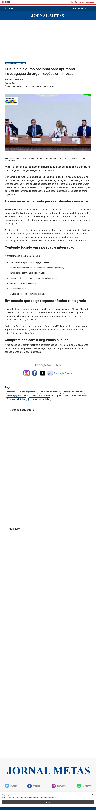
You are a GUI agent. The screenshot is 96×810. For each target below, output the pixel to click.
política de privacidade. (48, 798)
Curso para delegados (15, 63)
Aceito (48, 802)
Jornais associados (86, 2)
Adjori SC (73, 2)
